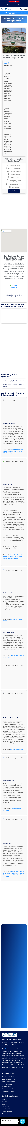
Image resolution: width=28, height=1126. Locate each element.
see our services (14, 191)
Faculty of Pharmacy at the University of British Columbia (13, 875)
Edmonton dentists (10, 1049)
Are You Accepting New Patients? (12, 381)
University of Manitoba (16, 749)
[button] (26, 9)
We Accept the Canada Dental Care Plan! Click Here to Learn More (14, 12)
